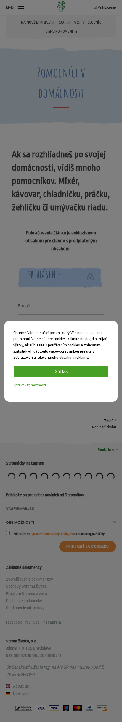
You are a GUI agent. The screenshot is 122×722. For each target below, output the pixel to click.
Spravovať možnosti (29, 385)
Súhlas (61, 371)
